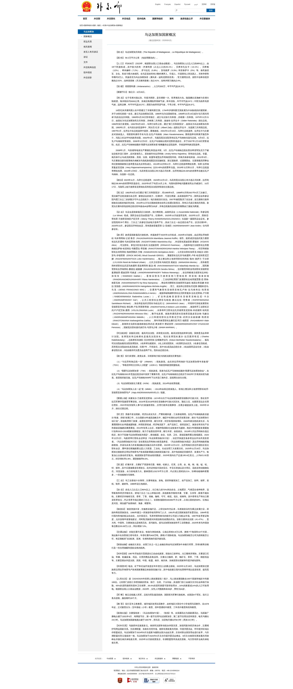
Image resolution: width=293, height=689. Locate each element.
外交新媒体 (205, 18)
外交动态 (126, 18)
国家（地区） (97, 25)
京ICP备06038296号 (146, 674)
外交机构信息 (90, 67)
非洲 (104, 25)
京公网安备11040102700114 (165, 674)
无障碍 (204, 4)
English (157, 4)
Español (177, 4)
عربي (196, 4)
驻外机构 (141, 18)
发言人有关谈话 (91, 52)
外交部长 (111, 18)
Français (167, 4)
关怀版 (212, 4)
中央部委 (110, 658)
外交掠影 (88, 77)
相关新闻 (88, 47)
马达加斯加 (111, 25)
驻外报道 (88, 72)
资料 (172, 18)
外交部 (97, 18)
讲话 (86, 57)
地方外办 (142, 658)
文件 (86, 62)
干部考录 (191, 658)
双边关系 (88, 41)
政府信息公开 (186, 18)
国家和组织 (157, 18)
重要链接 (175, 658)
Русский (187, 4)
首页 (85, 18)
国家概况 (88, 36)
